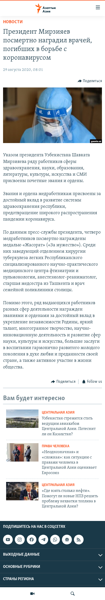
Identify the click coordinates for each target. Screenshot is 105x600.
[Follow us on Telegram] (43, 539)
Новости (13, 22)
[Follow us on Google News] (67, 539)
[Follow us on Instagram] (19, 539)
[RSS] (79, 539)
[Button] (90, 81)
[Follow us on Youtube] (8, 539)
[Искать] (72, 593)
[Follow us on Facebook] (31, 539)
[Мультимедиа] (32, 593)
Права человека (55, 446)
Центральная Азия (58, 413)
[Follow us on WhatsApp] (55, 539)
